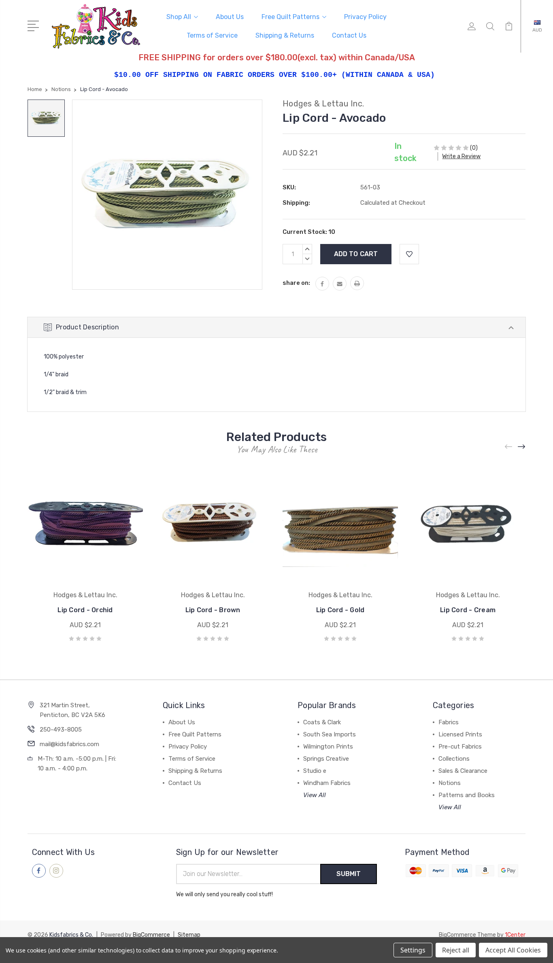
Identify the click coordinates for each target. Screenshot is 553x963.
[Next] (522, 447)
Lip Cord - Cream (468, 610)
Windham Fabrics (327, 783)
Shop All (178, 17)
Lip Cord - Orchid (85, 610)
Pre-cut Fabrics (460, 746)
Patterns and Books (466, 795)
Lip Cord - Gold (340, 610)
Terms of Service (212, 35)
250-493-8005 (61, 729)
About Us (230, 17)
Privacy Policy (365, 17)
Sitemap (189, 934)
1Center (515, 934)
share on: (296, 282)
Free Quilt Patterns (290, 17)
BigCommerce (151, 934)
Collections (454, 758)
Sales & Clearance (462, 770)
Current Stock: (309, 231)
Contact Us (349, 35)
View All (314, 795)
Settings (412, 950)
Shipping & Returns (284, 35)
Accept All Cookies (513, 950)
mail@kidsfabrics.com (69, 744)
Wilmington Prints (328, 746)
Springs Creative (326, 758)
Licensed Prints (460, 734)
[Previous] (509, 447)
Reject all (455, 950)
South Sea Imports (329, 734)
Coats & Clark (322, 722)
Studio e (314, 770)
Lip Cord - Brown (212, 610)
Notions (449, 783)
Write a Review (461, 156)
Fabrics (448, 722)
